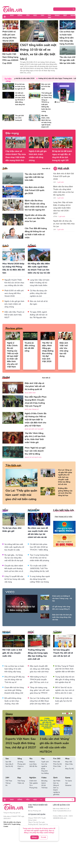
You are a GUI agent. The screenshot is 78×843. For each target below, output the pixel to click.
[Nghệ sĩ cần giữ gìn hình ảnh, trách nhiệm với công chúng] (39, 142)
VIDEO (9, 592)
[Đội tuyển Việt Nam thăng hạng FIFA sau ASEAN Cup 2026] (10, 47)
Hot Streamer (68, 780)
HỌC (31, 632)
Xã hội (43, 781)
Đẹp (65, 15)
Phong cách (21, 760)
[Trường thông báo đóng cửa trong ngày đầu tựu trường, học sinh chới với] (39, 641)
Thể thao (44, 783)
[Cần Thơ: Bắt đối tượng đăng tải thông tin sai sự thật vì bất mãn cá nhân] (12, 233)
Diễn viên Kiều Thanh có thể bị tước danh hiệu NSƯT (14, 315)
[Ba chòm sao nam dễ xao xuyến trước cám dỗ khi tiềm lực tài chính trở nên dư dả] (39, 519)
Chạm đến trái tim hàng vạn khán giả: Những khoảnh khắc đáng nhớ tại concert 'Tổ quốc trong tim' (14, 693)
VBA (19, 764)
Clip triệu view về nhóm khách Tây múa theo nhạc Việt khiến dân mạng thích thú (15, 156)
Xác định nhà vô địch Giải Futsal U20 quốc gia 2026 (63, 176)
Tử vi (30, 781)
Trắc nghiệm (33, 779)
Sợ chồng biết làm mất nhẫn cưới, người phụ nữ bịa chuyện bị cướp (14, 547)
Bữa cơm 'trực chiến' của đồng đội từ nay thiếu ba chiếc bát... (56, 743)
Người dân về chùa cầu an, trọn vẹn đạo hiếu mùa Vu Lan (64, 224)
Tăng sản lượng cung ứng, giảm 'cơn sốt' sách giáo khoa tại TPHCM (39, 690)
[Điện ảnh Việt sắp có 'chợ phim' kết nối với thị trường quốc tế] (12, 387)
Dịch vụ (55, 783)
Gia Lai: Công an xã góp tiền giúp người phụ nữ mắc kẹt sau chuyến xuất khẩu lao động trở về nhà (65, 477)
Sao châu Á (9, 760)
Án (6, 781)
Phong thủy (33, 783)
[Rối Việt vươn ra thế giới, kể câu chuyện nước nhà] (13, 641)
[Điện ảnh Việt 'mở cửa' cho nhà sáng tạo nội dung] (65, 336)
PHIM (6, 377)
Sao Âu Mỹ (9, 762)
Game (67, 773)
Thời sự (7, 779)
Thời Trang (21, 776)
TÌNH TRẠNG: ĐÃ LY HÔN (63, 517)
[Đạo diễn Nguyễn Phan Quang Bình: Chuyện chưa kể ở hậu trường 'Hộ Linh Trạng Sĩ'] (12, 401)
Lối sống (20, 757)
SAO (5, 246)
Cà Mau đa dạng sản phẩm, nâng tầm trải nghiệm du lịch (38, 293)
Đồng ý (34, 837)
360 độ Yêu (33, 762)
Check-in (20, 762)
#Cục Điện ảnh (30, 393)
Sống (19, 15)
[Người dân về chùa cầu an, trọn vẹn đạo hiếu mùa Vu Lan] (12, 219)
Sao (12, 15)
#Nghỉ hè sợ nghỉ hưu (33, 457)
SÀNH (57, 632)
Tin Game (68, 776)
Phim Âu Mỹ (57, 760)
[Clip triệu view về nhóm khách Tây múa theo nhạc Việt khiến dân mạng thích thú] (15, 142)
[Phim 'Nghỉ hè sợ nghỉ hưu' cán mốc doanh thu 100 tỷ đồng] (12, 452)
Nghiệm (32, 773)
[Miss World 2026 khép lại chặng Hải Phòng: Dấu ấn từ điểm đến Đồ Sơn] (13, 255)
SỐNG (32, 246)
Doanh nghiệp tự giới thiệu (56, 788)
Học (35, 15)
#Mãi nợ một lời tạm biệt (34, 429)
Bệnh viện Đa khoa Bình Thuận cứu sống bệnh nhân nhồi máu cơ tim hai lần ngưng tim (63, 190)
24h (5, 168)
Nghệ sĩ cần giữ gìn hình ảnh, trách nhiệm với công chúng (38, 156)
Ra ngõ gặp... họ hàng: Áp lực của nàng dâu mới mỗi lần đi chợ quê (13, 558)
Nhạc (57, 15)
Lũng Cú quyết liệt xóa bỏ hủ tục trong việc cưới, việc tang (14, 579)
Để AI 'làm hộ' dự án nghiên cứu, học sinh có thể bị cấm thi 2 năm (64, 690)
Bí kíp (43, 764)
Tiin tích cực (13, 465)
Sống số (56, 781)
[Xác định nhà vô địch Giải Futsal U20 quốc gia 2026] (12, 191)
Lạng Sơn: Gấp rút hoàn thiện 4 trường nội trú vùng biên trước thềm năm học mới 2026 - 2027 (39, 285)
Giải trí (43, 779)
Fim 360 (49, 16)
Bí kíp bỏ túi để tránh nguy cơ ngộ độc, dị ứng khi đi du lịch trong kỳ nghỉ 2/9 (62, 156)
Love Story (33, 760)
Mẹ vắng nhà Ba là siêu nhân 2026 (14, 78)
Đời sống (44, 776)
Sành (55, 773)
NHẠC (6, 632)
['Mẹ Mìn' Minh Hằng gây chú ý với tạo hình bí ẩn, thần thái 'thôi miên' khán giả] (12, 437)
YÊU (5, 510)
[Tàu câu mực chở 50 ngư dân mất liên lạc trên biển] (68, 50)
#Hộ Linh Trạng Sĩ (31, 409)
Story (9, 714)
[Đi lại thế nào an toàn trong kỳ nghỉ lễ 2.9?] (8, 86)
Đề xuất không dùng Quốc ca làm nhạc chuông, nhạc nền (12, 701)
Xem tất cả (46, 168)
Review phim (14, 328)
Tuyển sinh (45, 757)
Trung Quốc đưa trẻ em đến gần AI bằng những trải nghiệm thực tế (65, 680)
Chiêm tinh (33, 776)
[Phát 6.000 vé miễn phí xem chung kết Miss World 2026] (10, 24)
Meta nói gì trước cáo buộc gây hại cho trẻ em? (63, 701)
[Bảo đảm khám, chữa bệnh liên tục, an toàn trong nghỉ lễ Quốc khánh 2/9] (34, 117)
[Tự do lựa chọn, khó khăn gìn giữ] (13, 519)
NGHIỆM (33, 510)
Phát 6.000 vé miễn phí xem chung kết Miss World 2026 (14, 293)
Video (43, 773)
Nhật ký (32, 757)
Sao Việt (8, 757)
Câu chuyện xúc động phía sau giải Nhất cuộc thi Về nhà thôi (20, 743)
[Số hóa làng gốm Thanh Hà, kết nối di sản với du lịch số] (64, 641)
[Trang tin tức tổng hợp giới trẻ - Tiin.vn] (12, 9)
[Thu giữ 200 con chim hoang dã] (8, 117)
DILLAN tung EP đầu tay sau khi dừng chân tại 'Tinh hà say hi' (14, 680)
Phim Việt (56, 757)
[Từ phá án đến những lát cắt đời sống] (30, 336)
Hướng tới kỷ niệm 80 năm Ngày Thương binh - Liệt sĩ (51, 78)
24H (42, 15)
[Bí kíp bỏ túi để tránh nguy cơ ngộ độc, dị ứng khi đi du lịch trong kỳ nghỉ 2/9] (62, 142)
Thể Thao (8, 776)
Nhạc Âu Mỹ (69, 764)
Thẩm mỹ (20, 779)
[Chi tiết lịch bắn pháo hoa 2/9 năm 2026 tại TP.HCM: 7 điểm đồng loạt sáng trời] (8, 95)
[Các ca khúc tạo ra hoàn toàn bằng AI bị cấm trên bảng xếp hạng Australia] (68, 24)
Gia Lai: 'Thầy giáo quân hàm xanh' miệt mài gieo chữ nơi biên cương (21, 495)
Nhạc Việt (68, 757)
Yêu (27, 15)
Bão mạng (12, 133)
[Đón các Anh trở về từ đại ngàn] (34, 86)
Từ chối (43, 837)
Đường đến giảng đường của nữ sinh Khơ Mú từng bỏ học (65, 492)
